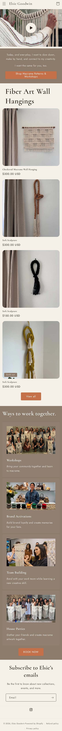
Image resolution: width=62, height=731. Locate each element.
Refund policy (52, 723)
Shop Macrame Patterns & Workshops (31, 75)
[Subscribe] (52, 697)
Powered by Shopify (34, 723)
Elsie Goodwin (18, 723)
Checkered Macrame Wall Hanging (19, 169)
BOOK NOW (30, 652)
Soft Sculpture (9, 240)
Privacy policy (32, 728)
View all (31, 396)
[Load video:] (31, 28)
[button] (4, 3)
